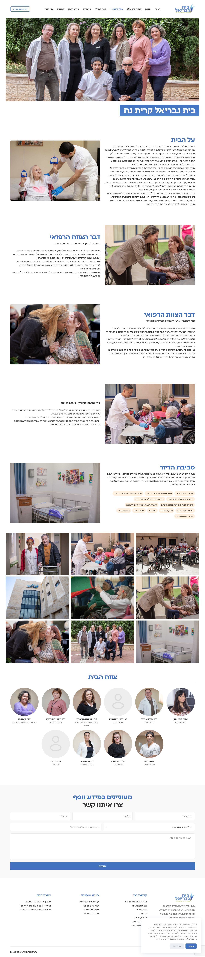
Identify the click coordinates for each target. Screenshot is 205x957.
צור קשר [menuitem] (49, 8)
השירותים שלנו (139, 905)
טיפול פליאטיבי (91, 909)
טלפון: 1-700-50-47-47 (38, 901)
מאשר (191, 946)
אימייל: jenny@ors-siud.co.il (35, 905)
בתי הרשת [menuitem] (117, 8)
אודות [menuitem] (148, 8)
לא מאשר (177, 946)
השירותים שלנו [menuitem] (134, 8)
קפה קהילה (141, 917)
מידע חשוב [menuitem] (73, 8)
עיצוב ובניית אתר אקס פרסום (23, 951)
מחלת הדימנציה (91, 913)
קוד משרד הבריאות (89, 901)
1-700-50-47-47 (20, 9)
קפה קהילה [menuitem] (100, 8)
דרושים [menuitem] (60, 8)
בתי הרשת (141, 909)
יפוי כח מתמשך (91, 905)
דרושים (143, 913)
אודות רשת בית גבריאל (135, 901)
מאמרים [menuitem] (87, 8)
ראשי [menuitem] (157, 8)
